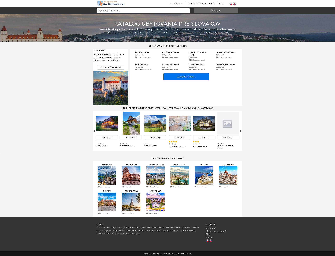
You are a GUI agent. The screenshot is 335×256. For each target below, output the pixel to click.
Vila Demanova (200, 146)
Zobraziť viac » (186, 76)
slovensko (175, 4)
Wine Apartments (177, 146)
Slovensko (100, 50)
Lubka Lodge (102, 146)
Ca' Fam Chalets (127, 146)
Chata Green (150, 146)
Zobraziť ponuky (110, 67)
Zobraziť (107, 138)
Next (240, 131)
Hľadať (217, 10)
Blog (222, 4)
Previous (94, 131)
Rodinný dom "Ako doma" (225, 147)
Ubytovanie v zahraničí (201, 4)
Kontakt (209, 237)
